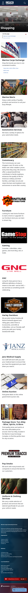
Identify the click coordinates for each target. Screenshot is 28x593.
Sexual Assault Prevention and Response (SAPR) (11, 556)
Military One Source (5, 555)
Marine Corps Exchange (9, 36)
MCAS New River (4, 567)
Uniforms (5, 72)
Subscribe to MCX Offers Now (10, 68)
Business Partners (5, 542)
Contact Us (3, 543)
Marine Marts (6, 38)
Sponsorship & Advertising (7, 572)
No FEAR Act (13, 586)
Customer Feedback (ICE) (6, 568)
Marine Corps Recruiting (6, 554)
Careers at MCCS (4, 539)
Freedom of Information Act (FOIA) (17, 587)
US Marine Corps (4, 552)
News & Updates (4, 540)
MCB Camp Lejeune (5, 565)
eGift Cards (6, 70)
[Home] (10, 3)
